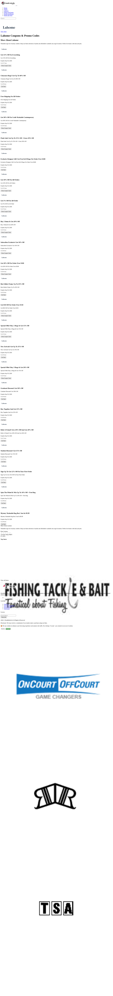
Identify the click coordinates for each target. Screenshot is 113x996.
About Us (6, 604)
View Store (4, 31)
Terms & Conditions (9, 605)
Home (5, 8)
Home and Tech (8, 15)
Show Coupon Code (6, 65)
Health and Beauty (9, 14)
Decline (3, 628)
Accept (8, 628)
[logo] (8, 5)
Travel (5, 9)
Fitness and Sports (8, 12)
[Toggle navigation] (16, 5)
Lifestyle (6, 11)
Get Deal (3, 86)
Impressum (7, 608)
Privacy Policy (8, 607)
